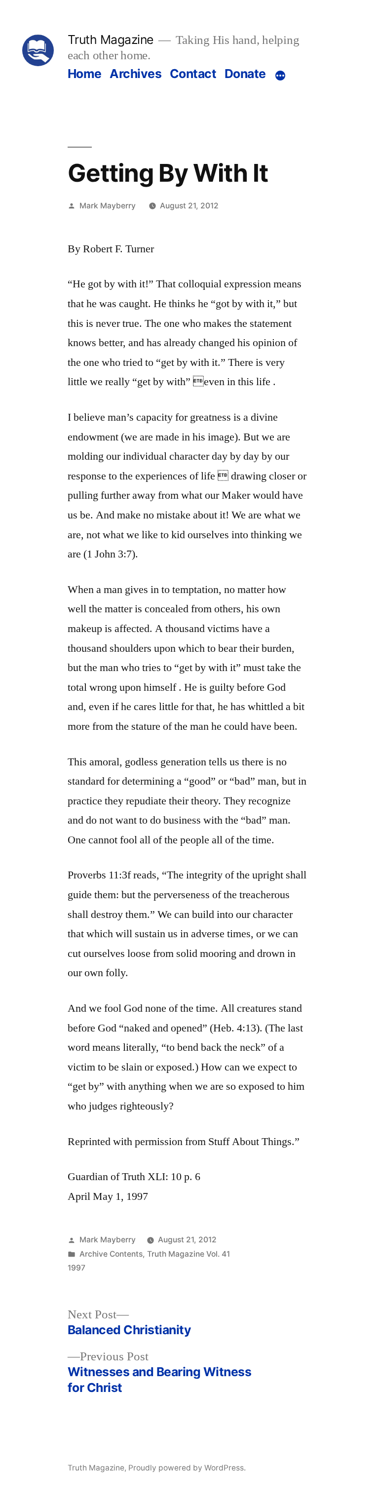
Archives (135, 73)
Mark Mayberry (107, 205)
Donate (245, 73)
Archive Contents (111, 1254)
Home (85, 73)
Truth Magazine (110, 39)
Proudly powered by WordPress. (187, 1467)
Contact (193, 73)
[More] (280, 75)
